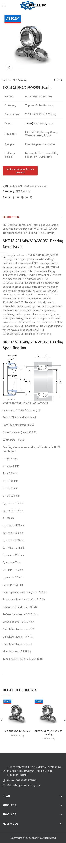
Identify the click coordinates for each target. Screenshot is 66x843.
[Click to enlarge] (8, 67)
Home (6, 80)
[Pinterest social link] (22, 197)
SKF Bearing (19, 80)
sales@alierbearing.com (39, 123)
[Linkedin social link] (27, 197)
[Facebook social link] (13, 197)
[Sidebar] (4, 257)
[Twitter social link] (17, 197)
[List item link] (33, 780)
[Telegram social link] (31, 197)
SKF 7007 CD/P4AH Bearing (17, 731)
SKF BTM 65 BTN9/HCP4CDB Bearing (48, 733)
